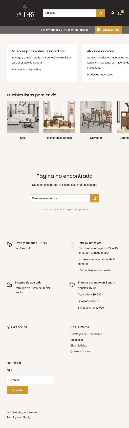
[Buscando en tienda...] (94, 198)
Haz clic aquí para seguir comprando (64, 209)
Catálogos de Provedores (86, 334)
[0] (119, 13)
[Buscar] (100, 13)
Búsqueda (76, 339)
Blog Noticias (78, 345)
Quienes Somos (80, 351)
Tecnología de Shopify (19, 417)
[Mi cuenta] (112, 13)
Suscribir (17, 390)
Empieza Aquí (110, 29)
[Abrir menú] (8, 13)
